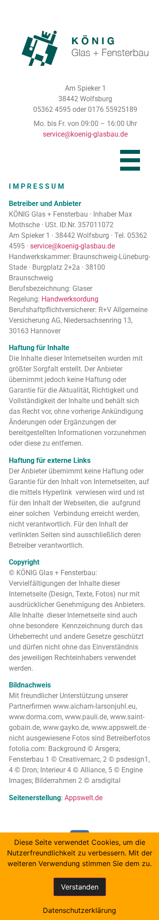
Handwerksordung (70, 299)
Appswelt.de (83, 798)
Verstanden (79, 886)
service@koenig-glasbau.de (85, 134)
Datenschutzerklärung (79, 910)
